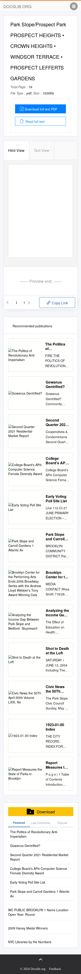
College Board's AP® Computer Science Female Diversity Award (57, 460)
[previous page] (7, 302)
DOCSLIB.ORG (17, 6)
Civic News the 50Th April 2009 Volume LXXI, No (57, 688)
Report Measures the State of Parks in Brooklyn (57, 765)
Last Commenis (40, 823)
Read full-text (35, 121)
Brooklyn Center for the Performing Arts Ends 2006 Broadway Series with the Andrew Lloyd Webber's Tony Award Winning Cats (57, 574)
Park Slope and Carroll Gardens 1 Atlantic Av (55, 536)
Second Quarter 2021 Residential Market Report (57, 422)
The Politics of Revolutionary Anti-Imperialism (57, 346)
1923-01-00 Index (55, 727)
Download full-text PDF (41, 109)
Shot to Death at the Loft (57, 650)
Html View (16, 150)
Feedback (55, 969)
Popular (62, 823)
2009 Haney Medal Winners (28, 928)
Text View (41, 150)
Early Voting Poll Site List (56, 498)
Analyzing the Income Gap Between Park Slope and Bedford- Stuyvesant (57, 612)
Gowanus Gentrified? (55, 384)
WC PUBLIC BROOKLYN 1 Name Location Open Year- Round (38, 912)
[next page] (29, 302)
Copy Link (59, 302)
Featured (19, 823)
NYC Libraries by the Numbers (29, 942)
